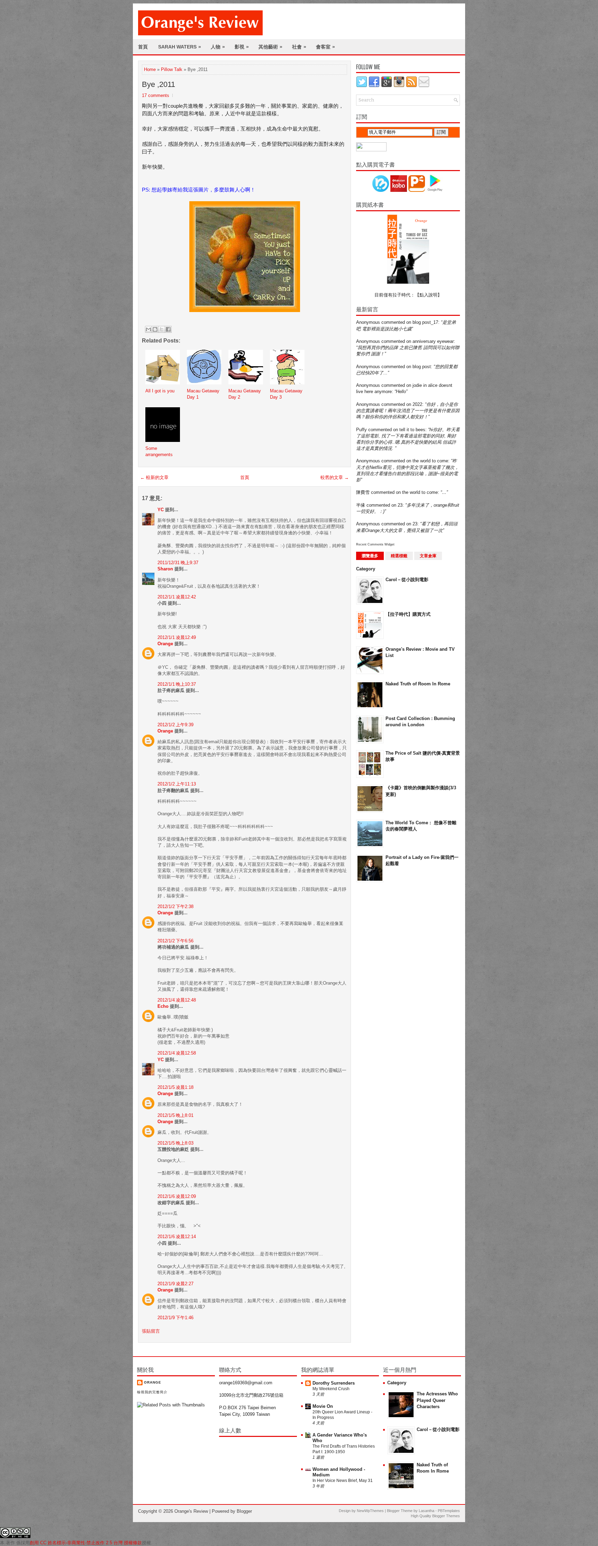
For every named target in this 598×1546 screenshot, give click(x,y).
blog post (422, 366)
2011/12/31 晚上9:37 (177, 562)
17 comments (155, 95)
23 (400, 505)
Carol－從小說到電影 (407, 579)
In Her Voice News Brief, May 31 (342, 1480)
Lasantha (426, 1511)
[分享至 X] (161, 329)
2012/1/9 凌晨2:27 (175, 1283)
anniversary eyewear (433, 341)
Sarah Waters (179, 47)
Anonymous (368, 322)
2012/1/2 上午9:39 (175, 724)
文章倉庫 (428, 555)
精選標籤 (399, 555)
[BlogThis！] (155, 329)
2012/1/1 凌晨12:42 (176, 596)
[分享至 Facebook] (168, 329)
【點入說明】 (428, 294)
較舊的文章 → (334, 477)
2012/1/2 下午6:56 (175, 940)
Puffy (361, 429)
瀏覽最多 (370, 555)
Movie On (322, 1406)
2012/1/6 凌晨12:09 (176, 1196)
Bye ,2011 (158, 84)
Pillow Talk (171, 69)
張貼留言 (151, 1331)
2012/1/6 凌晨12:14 (176, 1236)
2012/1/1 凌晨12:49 (176, 637)
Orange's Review (191, 1511)
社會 (299, 47)
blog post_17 (425, 322)
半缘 (360, 505)
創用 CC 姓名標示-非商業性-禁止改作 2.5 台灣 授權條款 (86, 1542)
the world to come (430, 460)
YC (160, 509)
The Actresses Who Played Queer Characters (437, 1400)
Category (365, 568)
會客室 (325, 47)
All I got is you (159, 390)
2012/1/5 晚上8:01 (175, 1115)
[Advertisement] (383, 998)
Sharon (165, 568)
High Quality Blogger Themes (435, 1516)
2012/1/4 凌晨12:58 (176, 1053)
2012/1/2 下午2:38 (175, 906)
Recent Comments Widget (375, 544)
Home (150, 69)
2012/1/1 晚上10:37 (176, 684)
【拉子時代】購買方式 (408, 614)
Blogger (244, 1511)
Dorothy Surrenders (333, 1383)
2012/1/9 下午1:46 (175, 1317)
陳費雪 (363, 492)
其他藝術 (270, 47)
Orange (165, 643)
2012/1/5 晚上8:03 (175, 1143)
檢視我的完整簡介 (152, 1392)
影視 (242, 47)
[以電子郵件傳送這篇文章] (148, 329)
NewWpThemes (370, 1511)
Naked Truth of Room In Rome (418, 683)
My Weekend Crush (331, 1388)
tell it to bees (412, 429)
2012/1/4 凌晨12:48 (176, 1000)
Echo (163, 1006)
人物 (218, 47)
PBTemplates (449, 1511)
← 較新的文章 (154, 477)
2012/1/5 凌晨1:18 (175, 1087)
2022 (417, 404)
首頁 (143, 47)
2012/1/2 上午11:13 (176, 784)
